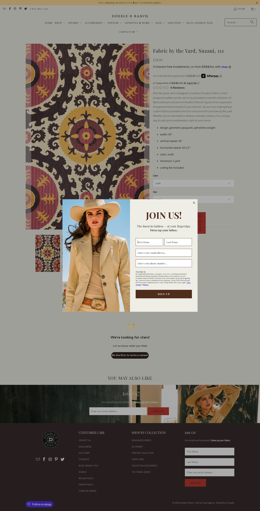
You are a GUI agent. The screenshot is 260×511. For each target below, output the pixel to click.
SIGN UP (164, 294)
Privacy (146, 284)
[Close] (194, 203)
